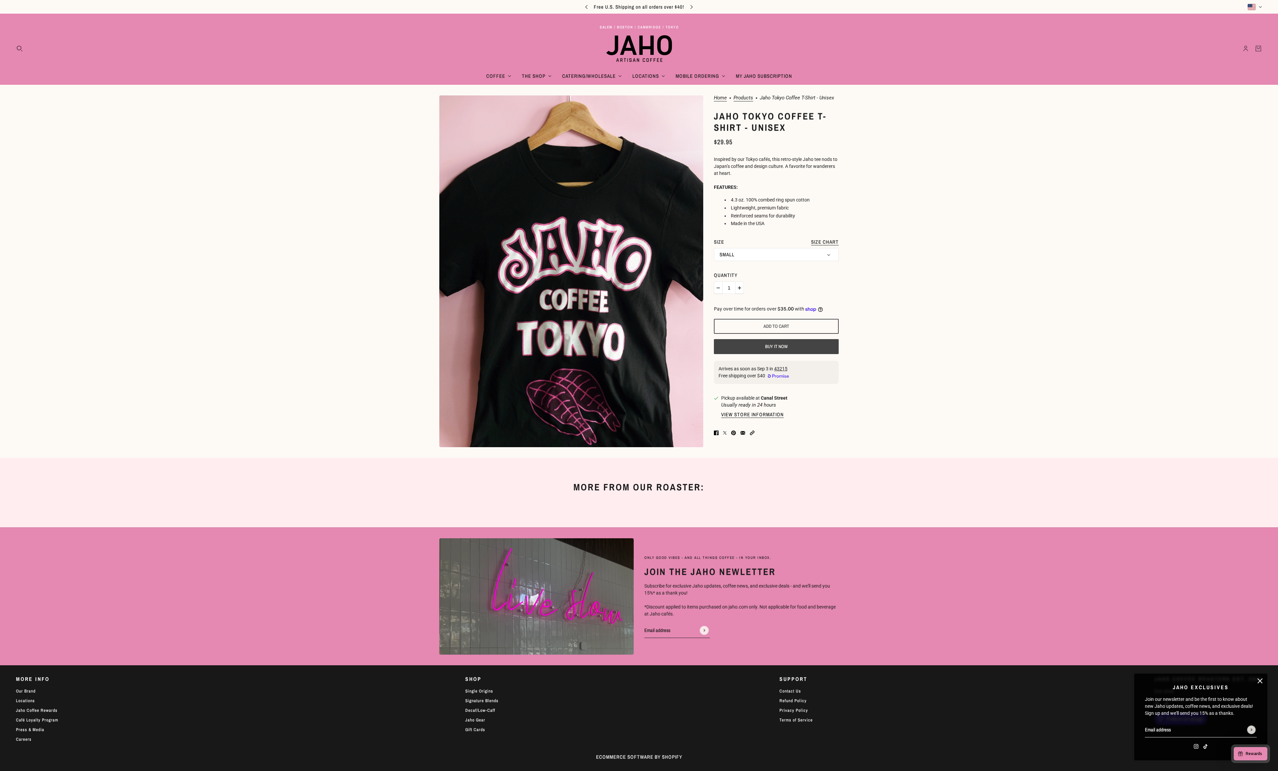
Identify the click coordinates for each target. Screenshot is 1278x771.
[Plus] (739, 288)
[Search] (19, 48)
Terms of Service (796, 720)
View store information (752, 415)
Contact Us (790, 691)
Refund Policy (793, 701)
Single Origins (479, 691)
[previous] (586, 7)
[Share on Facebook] (716, 432)
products (743, 98)
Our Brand (26, 691)
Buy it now (776, 347)
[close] (1260, 681)
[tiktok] (1205, 746)
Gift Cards (475, 729)
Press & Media (30, 729)
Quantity (726, 275)
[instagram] (1196, 746)
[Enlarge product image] (571, 271)
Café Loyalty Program (37, 720)
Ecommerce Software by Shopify (639, 756)
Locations (25, 701)
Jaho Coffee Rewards (37, 710)
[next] (691, 7)
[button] (752, 432)
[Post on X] (725, 432)
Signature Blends (482, 701)
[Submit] (1251, 729)
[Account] (1245, 48)
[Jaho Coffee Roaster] (639, 48)
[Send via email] (743, 432)
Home (720, 98)
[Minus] (718, 288)
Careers (24, 739)
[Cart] (1258, 48)
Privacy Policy (793, 710)
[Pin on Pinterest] (734, 432)
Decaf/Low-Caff (480, 710)
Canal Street (774, 398)
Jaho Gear (475, 720)
